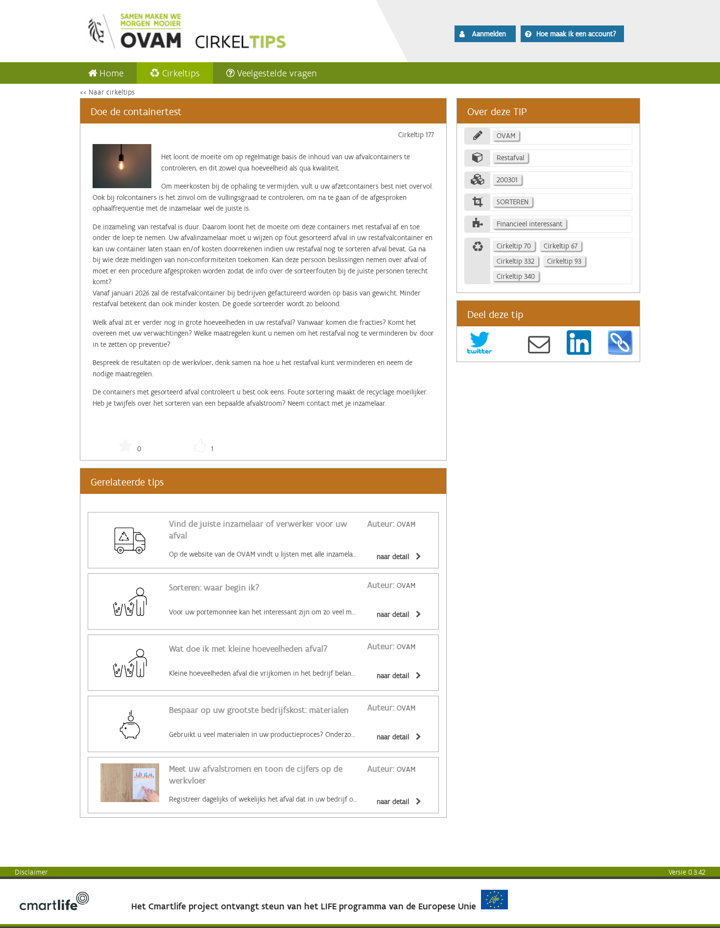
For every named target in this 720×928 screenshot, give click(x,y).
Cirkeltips (181, 73)
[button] (485, 33)
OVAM (391, 524)
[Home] (214, 29)
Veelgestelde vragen (277, 73)
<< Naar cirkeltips (107, 92)
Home (111, 73)
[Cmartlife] (54, 908)
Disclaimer (31, 872)
